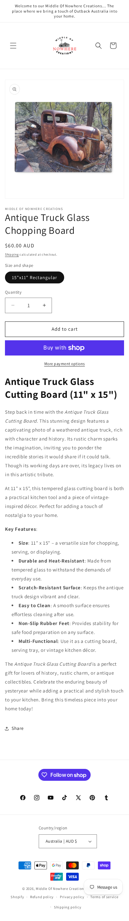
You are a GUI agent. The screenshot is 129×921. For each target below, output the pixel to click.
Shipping (12, 254)
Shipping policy (67, 907)
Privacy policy (72, 897)
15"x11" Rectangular (34, 277)
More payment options (64, 363)
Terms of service (104, 897)
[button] (13, 45)
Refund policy (42, 897)
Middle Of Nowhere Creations (61, 888)
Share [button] (18, 728)
